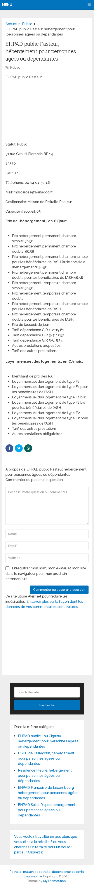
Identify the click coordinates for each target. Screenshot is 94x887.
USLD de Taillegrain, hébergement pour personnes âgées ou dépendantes (46, 758)
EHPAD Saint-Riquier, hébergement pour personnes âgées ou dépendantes (46, 810)
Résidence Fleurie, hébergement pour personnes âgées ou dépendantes (45, 775)
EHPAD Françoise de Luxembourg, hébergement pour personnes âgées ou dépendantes (48, 792)
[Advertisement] (38, 111)
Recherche (46, 705)
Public (15, 67)
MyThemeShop (54, 881)
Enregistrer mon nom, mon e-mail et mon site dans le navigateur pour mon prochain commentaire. (45, 573)
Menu (7, 5)
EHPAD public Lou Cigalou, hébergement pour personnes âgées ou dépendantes (48, 741)
